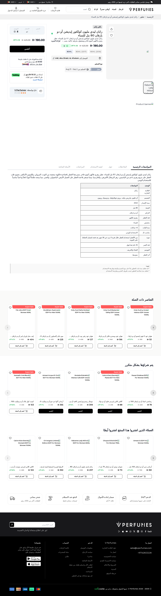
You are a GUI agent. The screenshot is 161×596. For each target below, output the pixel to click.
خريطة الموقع (111, 573)
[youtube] (127, 531)
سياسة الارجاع (87, 552)
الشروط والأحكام (110, 565)
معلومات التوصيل (86, 548)
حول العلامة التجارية (109, 548)
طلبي (67, 556)
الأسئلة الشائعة (87, 561)
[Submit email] (12, 524)
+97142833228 (145, 553)
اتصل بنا (113, 552)
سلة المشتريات (63, 552)
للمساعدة (89, 571)
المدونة (113, 569)
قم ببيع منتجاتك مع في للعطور (82, 576)
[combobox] (31, 2)
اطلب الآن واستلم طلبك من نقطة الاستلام (80, 566)
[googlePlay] (119, 531)
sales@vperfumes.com (141, 548)
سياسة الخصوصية (110, 556)
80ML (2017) (81, 52)
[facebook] (146, 531)
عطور (142, 17)
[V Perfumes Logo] (141, 9)
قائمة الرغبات (64, 548)
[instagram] (142, 531)
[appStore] (123, 531)
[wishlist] (10, 307)
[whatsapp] (130, 531)
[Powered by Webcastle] (99, 589)
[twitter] (134, 531)
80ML (69, 52)
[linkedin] (138, 531)
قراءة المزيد (55, 41)
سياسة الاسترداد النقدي (108, 561)
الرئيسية (150, 17)
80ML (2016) (95, 52)
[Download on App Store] (28, 564)
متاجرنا (90, 556)
